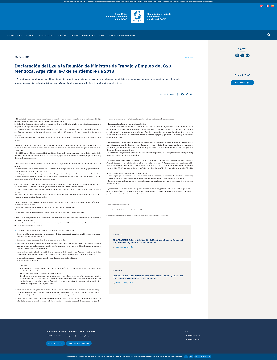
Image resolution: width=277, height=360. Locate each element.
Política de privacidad (202, 357)
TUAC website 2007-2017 (193, 336)
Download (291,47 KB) (124, 247)
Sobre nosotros (55, 343)
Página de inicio (14, 35)
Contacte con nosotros (79, 343)
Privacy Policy (85, 336)
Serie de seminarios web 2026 (122, 35)
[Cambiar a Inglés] (261, 5)
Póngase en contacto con (83, 35)
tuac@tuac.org (71, 336)
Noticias (62, 35)
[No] (274, 357)
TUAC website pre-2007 (192, 340)
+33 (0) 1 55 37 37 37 (54, 336)
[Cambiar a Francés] (267, 5)
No (191, 357)
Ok (186, 357)
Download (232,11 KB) (124, 283)
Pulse (101, 35)
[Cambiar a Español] (272, 5)
